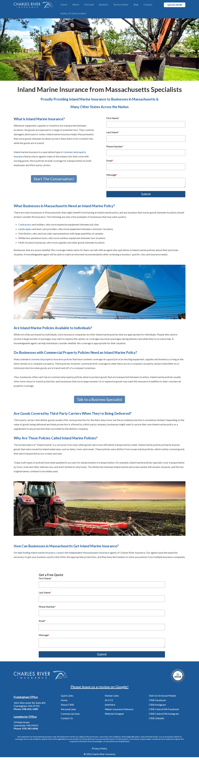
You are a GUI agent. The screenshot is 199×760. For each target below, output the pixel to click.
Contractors (24, 224)
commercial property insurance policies (51, 359)
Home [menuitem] (63, 4)
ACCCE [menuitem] (109, 700)
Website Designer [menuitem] (114, 713)
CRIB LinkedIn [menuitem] (156, 718)
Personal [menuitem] (89, 4)
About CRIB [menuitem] (67, 704)
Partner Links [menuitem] (112, 695)
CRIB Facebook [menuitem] (157, 700)
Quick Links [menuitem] (67, 695)
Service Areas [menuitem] (120, 4)
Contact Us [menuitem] (67, 718)
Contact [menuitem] (147, 4)
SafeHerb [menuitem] (110, 704)
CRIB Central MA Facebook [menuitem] (164, 709)
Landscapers (25, 228)
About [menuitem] (75, 4)
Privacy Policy (99, 748)
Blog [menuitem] (136, 4)
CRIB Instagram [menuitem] (157, 704)
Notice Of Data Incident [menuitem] (73, 13)
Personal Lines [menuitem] (68, 709)
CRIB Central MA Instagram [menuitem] (164, 713)
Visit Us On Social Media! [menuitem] (162, 695)
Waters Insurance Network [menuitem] (119, 709)
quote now (174, 4)
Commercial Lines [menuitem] (70, 713)
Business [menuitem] (103, 4)
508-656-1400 (30, 708)
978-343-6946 (30, 728)
